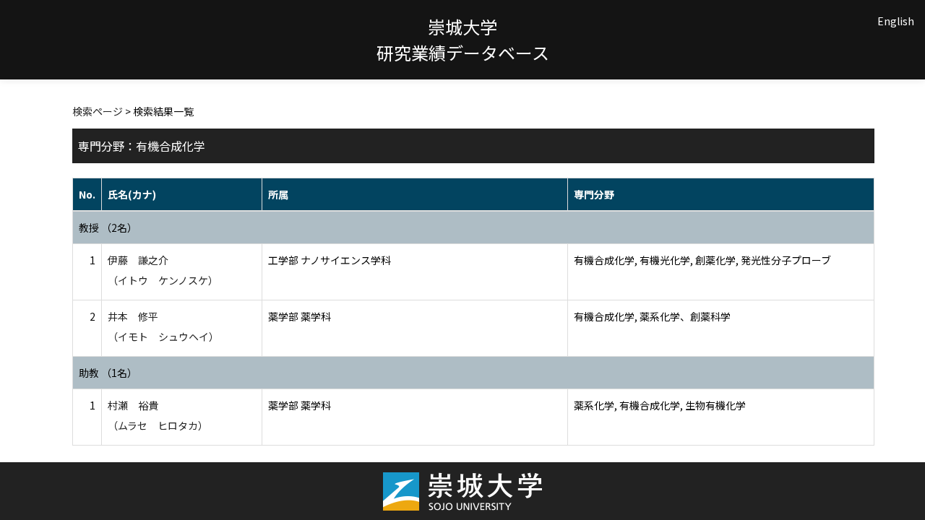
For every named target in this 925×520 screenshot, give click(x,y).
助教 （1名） (108, 372)
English (895, 21)
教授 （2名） (108, 227)
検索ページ (97, 111)
